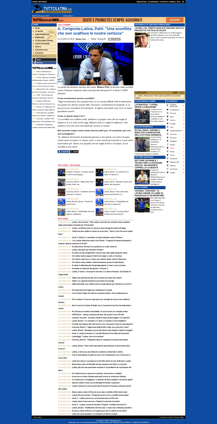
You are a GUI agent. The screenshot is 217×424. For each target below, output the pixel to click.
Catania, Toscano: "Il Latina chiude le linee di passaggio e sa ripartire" (101, 318)
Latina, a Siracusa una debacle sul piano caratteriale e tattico (97, 352)
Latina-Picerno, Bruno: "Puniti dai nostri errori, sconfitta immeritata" (100, 395)
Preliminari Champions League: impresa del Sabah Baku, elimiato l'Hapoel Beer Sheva (44, 127)
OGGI (175, 93)
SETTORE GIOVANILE (144, 157)
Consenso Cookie (166, 417)
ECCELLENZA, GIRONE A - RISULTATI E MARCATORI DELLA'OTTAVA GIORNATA (148, 132)
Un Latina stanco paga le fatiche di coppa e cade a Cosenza (97, 256)
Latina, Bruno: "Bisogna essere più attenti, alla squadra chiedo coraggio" (102, 330)
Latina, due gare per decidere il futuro (87, 250)
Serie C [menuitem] (38, 47)
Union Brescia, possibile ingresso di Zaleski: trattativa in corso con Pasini (43, 115)
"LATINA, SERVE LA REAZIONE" (146, 105)
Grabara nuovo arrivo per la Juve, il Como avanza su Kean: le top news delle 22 (44, 86)
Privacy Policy (179, 417)
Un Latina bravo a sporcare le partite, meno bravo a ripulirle (97, 373)
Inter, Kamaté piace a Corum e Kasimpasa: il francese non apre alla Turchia (43, 74)
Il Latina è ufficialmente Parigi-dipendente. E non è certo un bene (99, 265)
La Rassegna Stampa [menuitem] (44, 40)
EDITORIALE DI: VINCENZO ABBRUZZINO (152, 25)
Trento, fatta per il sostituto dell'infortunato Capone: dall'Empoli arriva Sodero (44, 80)
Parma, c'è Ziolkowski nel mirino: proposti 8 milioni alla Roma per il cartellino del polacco (44, 110)
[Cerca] (183, 2)
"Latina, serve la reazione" (88, 336)
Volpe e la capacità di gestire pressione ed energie (93, 281)
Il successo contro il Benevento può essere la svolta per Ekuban (99, 377)
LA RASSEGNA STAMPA (145, 101)
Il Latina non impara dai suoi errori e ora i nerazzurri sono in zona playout (102, 324)
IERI (182, 93)
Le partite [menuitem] (39, 31)
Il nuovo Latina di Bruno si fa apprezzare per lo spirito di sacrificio (99, 411)
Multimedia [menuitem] (39, 37)
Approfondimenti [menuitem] (42, 34)
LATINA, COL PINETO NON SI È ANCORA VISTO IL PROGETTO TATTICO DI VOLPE (159, 29)
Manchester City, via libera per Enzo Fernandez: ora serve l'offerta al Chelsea (44, 92)
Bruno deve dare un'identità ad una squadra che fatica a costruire (99, 364)
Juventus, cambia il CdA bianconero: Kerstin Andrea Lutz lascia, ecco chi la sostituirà (43, 121)
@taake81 (101, 39)
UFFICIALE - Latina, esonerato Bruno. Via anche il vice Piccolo (98, 315)
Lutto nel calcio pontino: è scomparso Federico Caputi (94, 414)
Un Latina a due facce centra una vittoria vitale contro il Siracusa (99, 259)
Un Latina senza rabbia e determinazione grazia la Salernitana (98, 262)
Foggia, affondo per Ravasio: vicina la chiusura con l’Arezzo (43, 104)
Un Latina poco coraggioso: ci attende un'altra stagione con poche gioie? (102, 380)
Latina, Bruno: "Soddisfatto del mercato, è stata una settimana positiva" (102, 408)
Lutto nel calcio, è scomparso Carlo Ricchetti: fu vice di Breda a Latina (101, 361)
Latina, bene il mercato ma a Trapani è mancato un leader (96, 401)
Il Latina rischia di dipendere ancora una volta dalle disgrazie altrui (99, 253)
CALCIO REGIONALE (144, 127)
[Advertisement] (159, 70)
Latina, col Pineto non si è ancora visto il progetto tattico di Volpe (99, 228)
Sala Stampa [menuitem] (40, 56)
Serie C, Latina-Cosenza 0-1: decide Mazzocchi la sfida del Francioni (100, 333)
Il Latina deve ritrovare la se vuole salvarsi (94, 247)
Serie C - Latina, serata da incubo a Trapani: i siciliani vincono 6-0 (99, 405)
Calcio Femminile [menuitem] (42, 44)
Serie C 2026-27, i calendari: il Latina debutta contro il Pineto (97, 237)
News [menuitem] (37, 28)
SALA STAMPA (141, 187)
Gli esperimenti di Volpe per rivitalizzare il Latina (92, 290)
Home (35, 25)
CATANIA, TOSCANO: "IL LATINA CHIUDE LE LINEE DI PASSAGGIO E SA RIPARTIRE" (150, 193)
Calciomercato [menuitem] (41, 50)
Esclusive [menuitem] (39, 53)
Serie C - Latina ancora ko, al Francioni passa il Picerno (95, 398)
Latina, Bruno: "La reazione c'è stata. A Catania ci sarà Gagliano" (99, 321)
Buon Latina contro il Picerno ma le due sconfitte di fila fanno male (99, 392)
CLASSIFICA (172, 101)
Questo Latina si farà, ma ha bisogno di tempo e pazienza (96, 383)
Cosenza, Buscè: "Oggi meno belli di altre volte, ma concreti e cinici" (100, 327)
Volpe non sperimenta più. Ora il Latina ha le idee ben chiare (97, 278)
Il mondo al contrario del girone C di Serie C (90, 268)
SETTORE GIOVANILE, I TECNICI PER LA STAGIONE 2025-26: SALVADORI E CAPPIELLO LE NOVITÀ (148, 164)
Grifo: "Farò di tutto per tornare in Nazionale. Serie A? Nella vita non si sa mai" (42, 98)
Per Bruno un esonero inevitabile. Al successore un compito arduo (100, 311)
